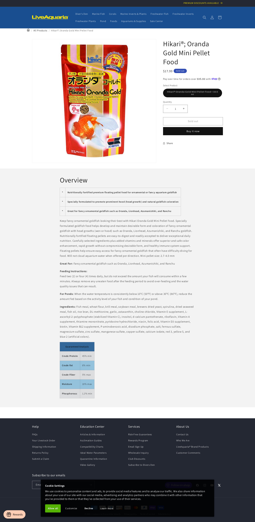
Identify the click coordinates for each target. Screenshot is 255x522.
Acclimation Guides (91, 440)
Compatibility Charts (91, 446)
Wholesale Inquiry (138, 452)
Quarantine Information (93, 458)
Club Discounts (136, 458)
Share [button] (170, 143)
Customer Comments (188, 452)
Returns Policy (40, 452)
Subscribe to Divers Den (141, 464)
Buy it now (193, 131)
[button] (204, 17)
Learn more (106, 508)
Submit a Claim (40, 458)
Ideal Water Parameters (93, 452)
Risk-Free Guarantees (140, 434)
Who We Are (183, 440)
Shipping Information (44, 446)
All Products (40, 30)
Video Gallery (87, 464)
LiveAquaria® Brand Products (192, 446)
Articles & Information (92, 434)
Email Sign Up (136, 446)
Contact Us (182, 434)
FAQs (34, 434)
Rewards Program (138, 440)
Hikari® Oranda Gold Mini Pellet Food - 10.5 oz (192, 93)
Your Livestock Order (43, 440)
